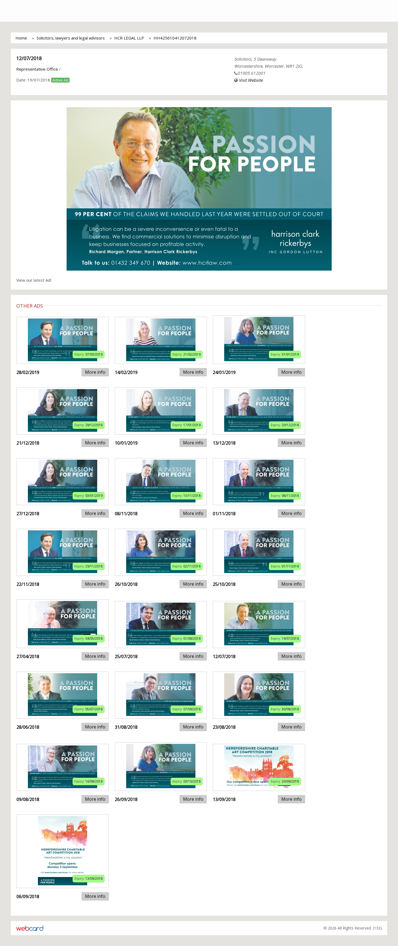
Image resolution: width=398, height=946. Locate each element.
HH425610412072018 (175, 38)
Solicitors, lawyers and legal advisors (71, 38)
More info (95, 372)
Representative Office (37, 69)
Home (21, 38)
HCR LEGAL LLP (129, 38)
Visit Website (251, 80)
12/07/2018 (29, 58)
